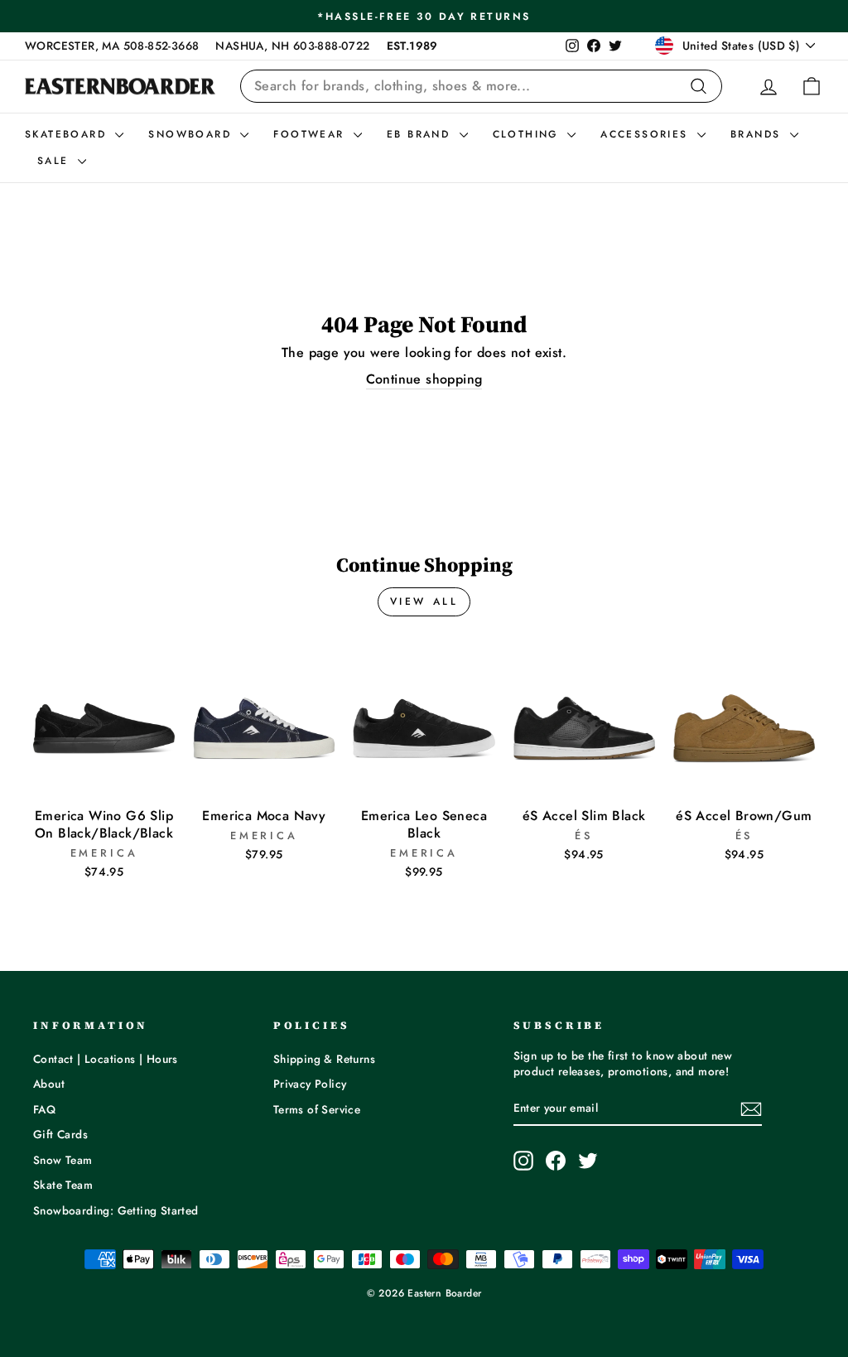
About (49, 1083)
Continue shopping (424, 379)
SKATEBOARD (68, 134)
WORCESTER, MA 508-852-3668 (112, 45)
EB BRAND (421, 134)
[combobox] (481, 86)
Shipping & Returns (324, 1058)
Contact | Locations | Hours (105, 1058)
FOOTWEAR (311, 134)
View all (424, 601)
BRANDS (758, 134)
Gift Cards (60, 1134)
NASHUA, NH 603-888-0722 (292, 45)
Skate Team (63, 1184)
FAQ (44, 1109)
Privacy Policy (310, 1083)
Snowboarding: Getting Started (116, 1210)
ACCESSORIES (646, 134)
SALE (55, 160)
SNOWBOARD (192, 134)
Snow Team (63, 1160)
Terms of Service (316, 1109)
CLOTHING (528, 134)
